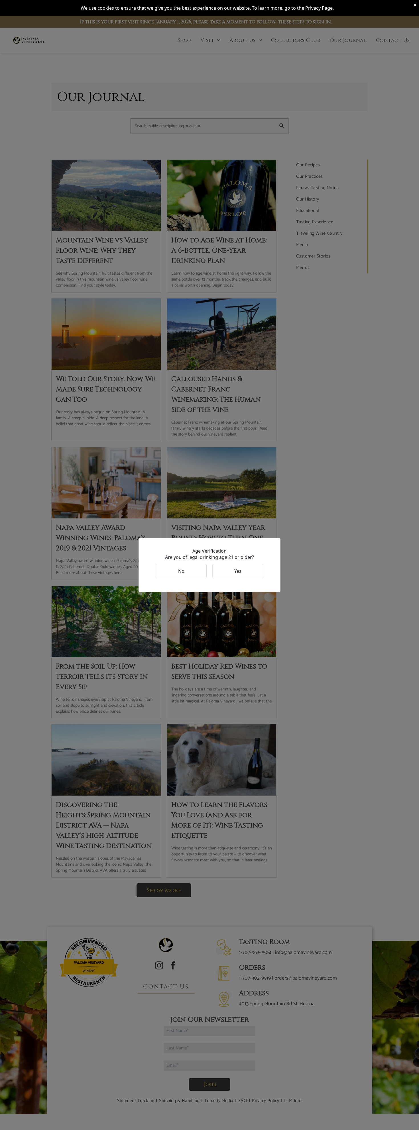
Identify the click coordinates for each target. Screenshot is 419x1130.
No (181, 571)
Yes (237, 571)
